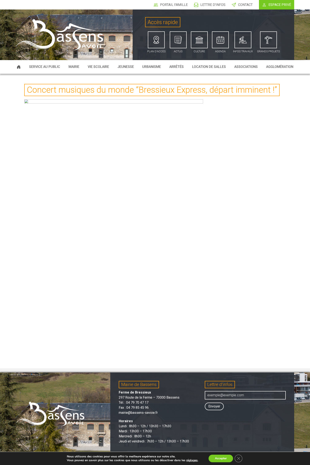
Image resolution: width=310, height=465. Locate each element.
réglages (192, 460)
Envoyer (214, 406)
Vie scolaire (98, 67)
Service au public (44, 67)
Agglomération (279, 67)
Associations (246, 67)
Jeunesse (125, 67)
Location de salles (209, 67)
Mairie (74, 67)
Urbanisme (151, 67)
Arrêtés (176, 67)
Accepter (221, 458)
